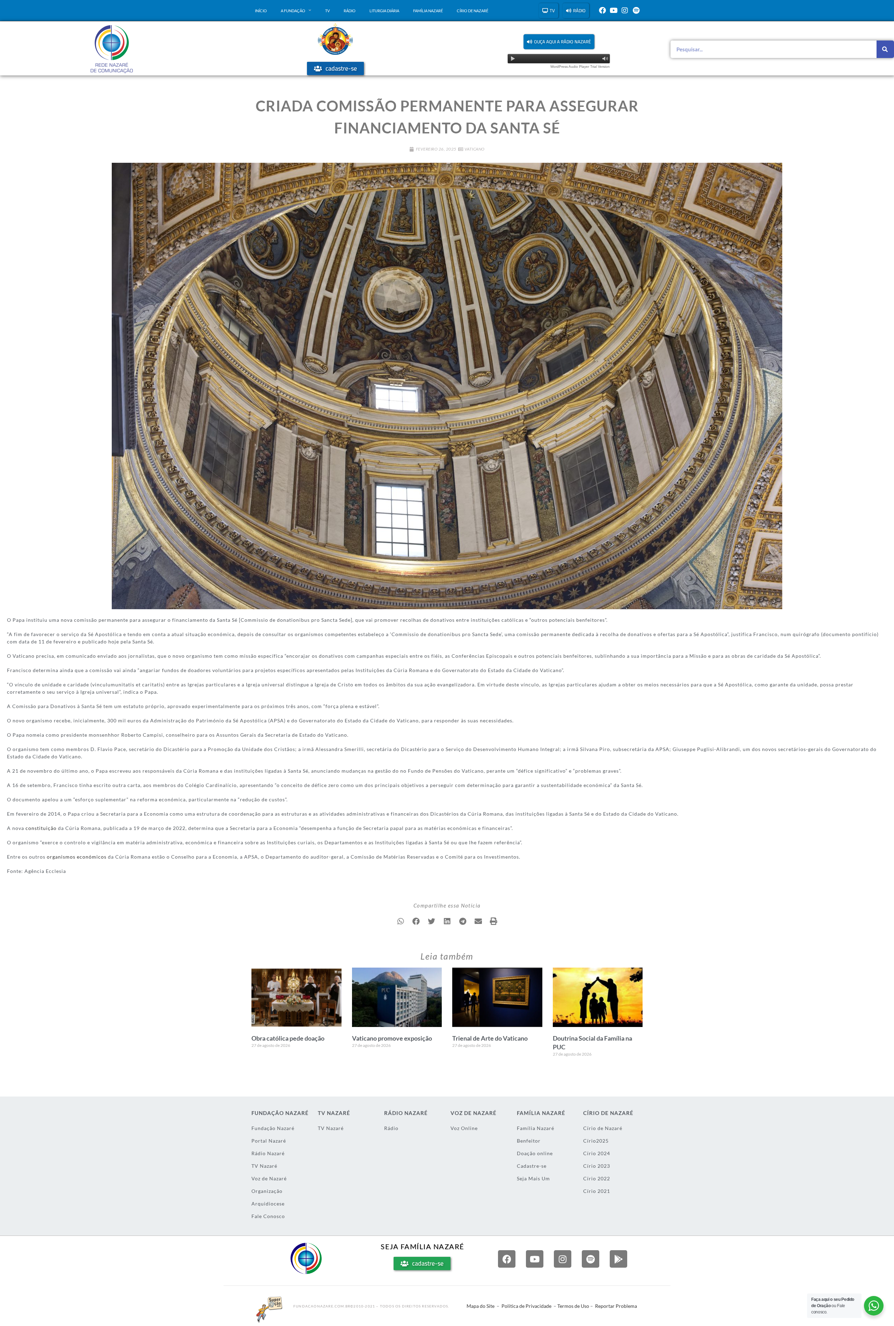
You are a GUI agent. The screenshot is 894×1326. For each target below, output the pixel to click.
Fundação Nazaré (272, 1128)
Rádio (350, 10)
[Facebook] (602, 10)
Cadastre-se (532, 1166)
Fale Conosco (268, 1216)
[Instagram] (625, 10)
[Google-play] (618, 1259)
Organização (267, 1191)
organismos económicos (77, 857)
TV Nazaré (264, 1166)
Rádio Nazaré (268, 1153)
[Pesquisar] (885, 49)
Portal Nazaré (268, 1141)
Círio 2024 (596, 1153)
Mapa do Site (480, 1306)
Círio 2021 (596, 1191)
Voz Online (464, 1128)
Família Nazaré (428, 10)
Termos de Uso (573, 1306)
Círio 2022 (596, 1178)
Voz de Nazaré (269, 1178)
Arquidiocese (268, 1204)
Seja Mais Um (533, 1178)
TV (327, 10)
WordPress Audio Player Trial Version (580, 66)
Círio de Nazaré (472, 10)
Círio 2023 (596, 1166)
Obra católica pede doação (287, 1038)
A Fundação (293, 10)
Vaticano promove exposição (392, 1038)
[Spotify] (636, 10)
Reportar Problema (616, 1306)
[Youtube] (613, 10)
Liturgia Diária (384, 10)
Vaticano (474, 149)
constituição (41, 828)
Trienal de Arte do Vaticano (490, 1038)
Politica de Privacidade (526, 1306)
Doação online (535, 1153)
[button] (558, 41)
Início (261, 10)
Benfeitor (529, 1141)
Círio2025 (596, 1141)
